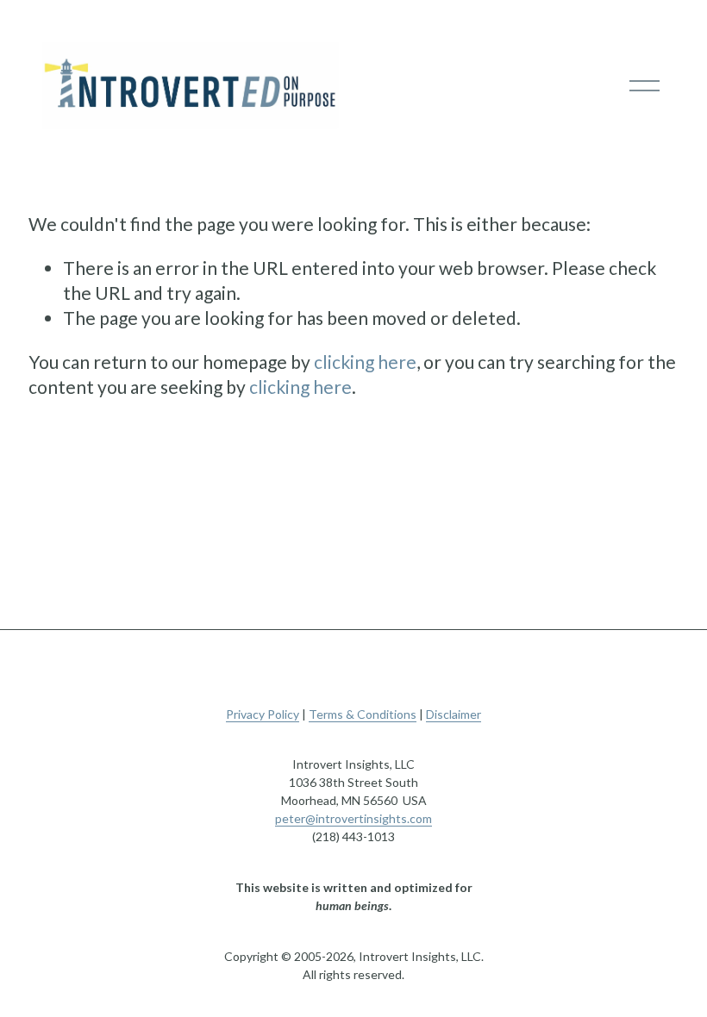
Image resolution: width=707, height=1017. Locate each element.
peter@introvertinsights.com (353, 818)
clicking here (365, 361)
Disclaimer (453, 714)
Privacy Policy (262, 714)
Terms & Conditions (362, 714)
